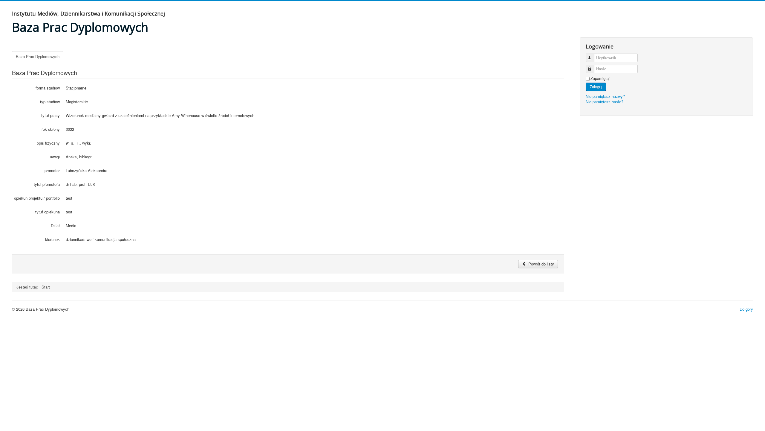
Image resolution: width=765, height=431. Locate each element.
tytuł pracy (50, 115)
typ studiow (50, 101)
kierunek (52, 239)
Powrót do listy (540, 264)
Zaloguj (596, 86)
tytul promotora (47, 184)
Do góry (746, 309)
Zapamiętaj (600, 78)
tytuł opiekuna (47, 212)
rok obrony (51, 129)
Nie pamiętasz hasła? (604, 101)
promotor (52, 170)
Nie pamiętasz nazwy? (605, 96)
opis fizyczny (48, 143)
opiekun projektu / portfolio (37, 198)
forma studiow (48, 88)
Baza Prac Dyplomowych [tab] (37, 56)
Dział (55, 225)
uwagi (55, 157)
